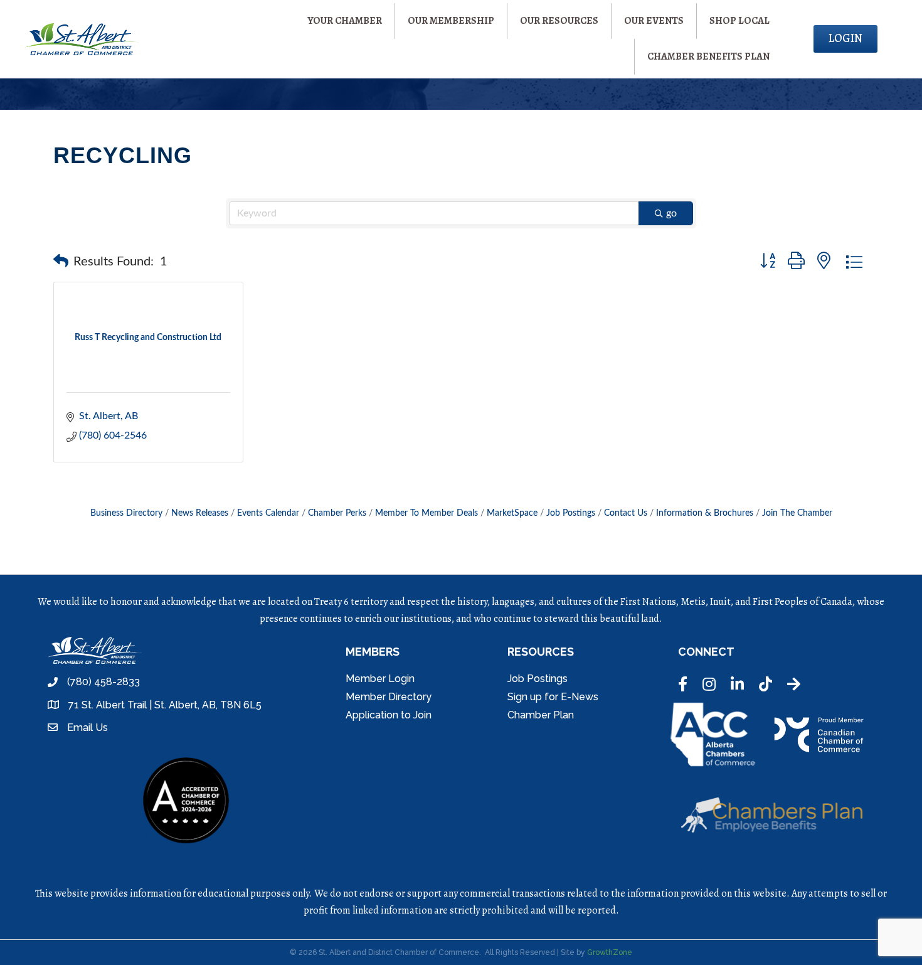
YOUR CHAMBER (344, 21)
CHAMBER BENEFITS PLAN (708, 56)
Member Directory (389, 697)
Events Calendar (268, 513)
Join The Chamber (797, 513)
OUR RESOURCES (559, 21)
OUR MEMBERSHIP (451, 21)
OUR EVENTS (654, 21)
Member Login (380, 679)
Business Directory (126, 513)
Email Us (87, 727)
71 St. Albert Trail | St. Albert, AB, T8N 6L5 (165, 705)
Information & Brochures (704, 513)
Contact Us (625, 513)
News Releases (199, 513)
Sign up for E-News (552, 697)
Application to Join (389, 715)
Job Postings (570, 513)
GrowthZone (609, 952)
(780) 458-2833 (103, 682)
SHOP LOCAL (739, 21)
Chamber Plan (540, 715)
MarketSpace (512, 513)
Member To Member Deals (426, 513)
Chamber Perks (337, 513)
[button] (60, 261)
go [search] (671, 213)
